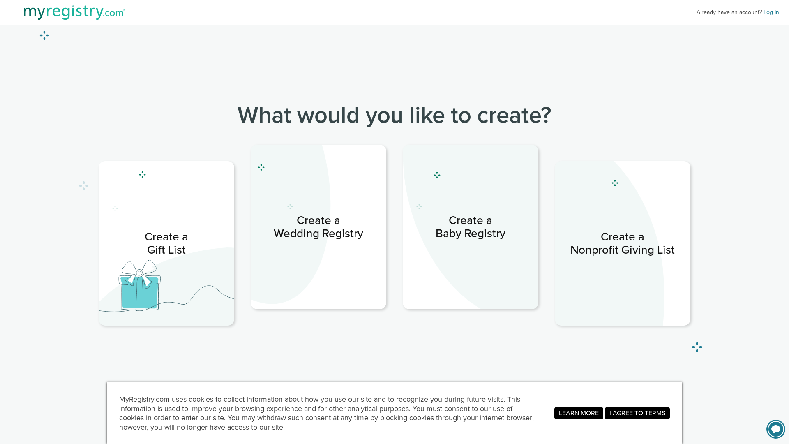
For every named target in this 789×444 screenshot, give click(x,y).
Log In (771, 12)
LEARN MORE (579, 413)
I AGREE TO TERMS (637, 413)
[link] (166, 243)
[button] (776, 429)
